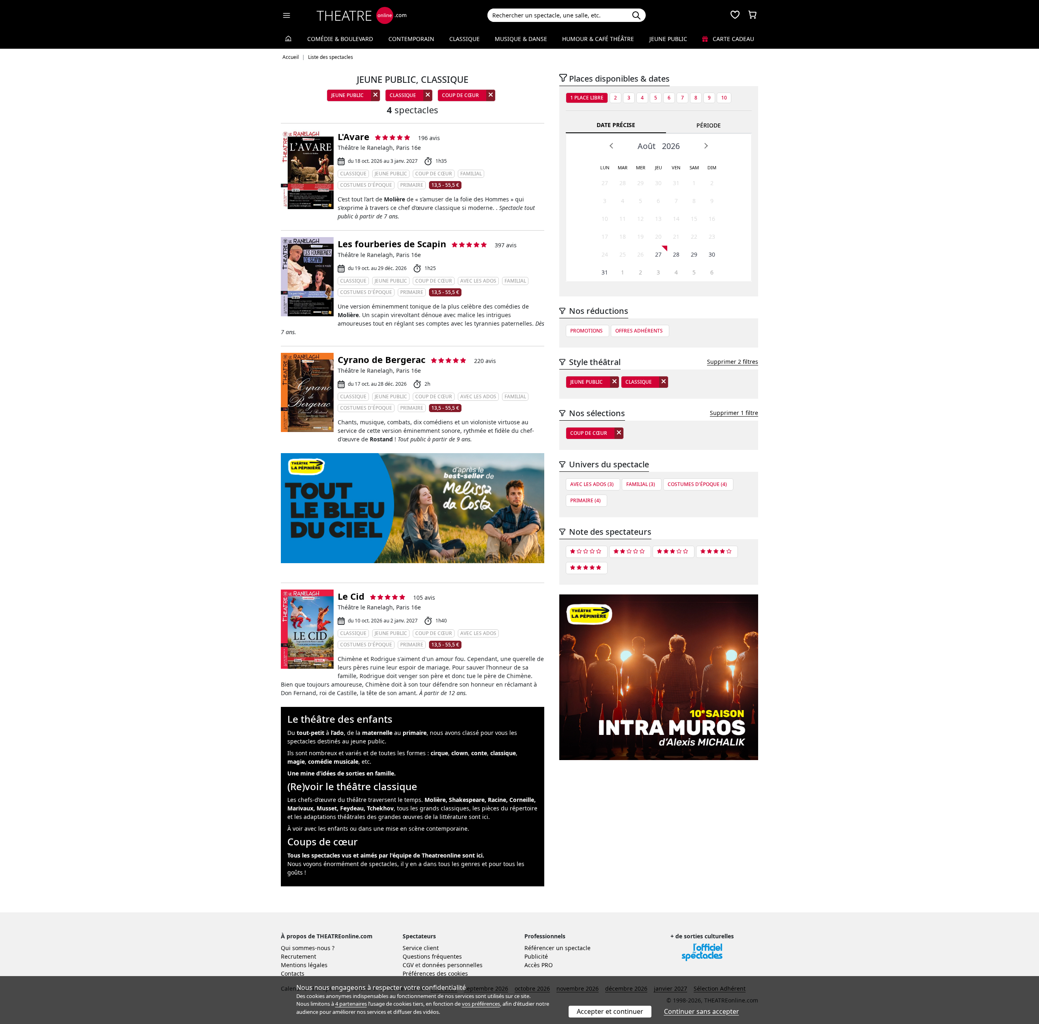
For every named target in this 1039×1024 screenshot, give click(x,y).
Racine (497, 800)
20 (658, 236)
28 (622, 183)
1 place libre (587, 97)
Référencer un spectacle (557, 948)
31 (676, 183)
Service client (421, 948)
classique (503, 753)
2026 (671, 145)
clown (459, 753)
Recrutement (298, 956)
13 (658, 219)
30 (658, 183)
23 (712, 236)
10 (724, 97)
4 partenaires (351, 1003)
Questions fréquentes (432, 956)
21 (676, 236)
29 (640, 183)
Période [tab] (708, 125)
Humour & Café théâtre (598, 39)
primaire (415, 733)
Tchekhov (380, 808)
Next (706, 146)
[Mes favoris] (735, 15)
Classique (464, 39)
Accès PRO (538, 965)
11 (622, 219)
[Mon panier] (752, 15)
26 (640, 254)
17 (604, 236)
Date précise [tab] (616, 125)
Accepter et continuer (610, 1011)
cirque (439, 753)
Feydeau (352, 808)
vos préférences (481, 1003)
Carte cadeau (732, 39)
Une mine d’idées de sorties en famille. (341, 773)
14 (676, 219)
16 (712, 219)
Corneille (521, 800)
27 (604, 183)
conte (479, 753)
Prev (612, 146)
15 (694, 219)
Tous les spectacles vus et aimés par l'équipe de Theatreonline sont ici (385, 855)
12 (640, 219)
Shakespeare (467, 800)
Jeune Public (668, 39)
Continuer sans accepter (701, 1011)
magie (296, 761)
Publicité (536, 956)
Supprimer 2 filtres (732, 361)
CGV (408, 965)
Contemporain (411, 39)
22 (694, 236)
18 (622, 236)
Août (646, 145)
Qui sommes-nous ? (307, 948)
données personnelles (452, 965)
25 (622, 254)
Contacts (292, 973)
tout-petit (310, 733)
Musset (327, 808)
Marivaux (300, 808)
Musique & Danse (521, 39)
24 (604, 254)
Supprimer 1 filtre (734, 413)
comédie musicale (333, 761)
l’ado (337, 733)
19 (640, 236)
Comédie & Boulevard (340, 39)
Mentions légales (304, 965)
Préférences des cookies (435, 973)
